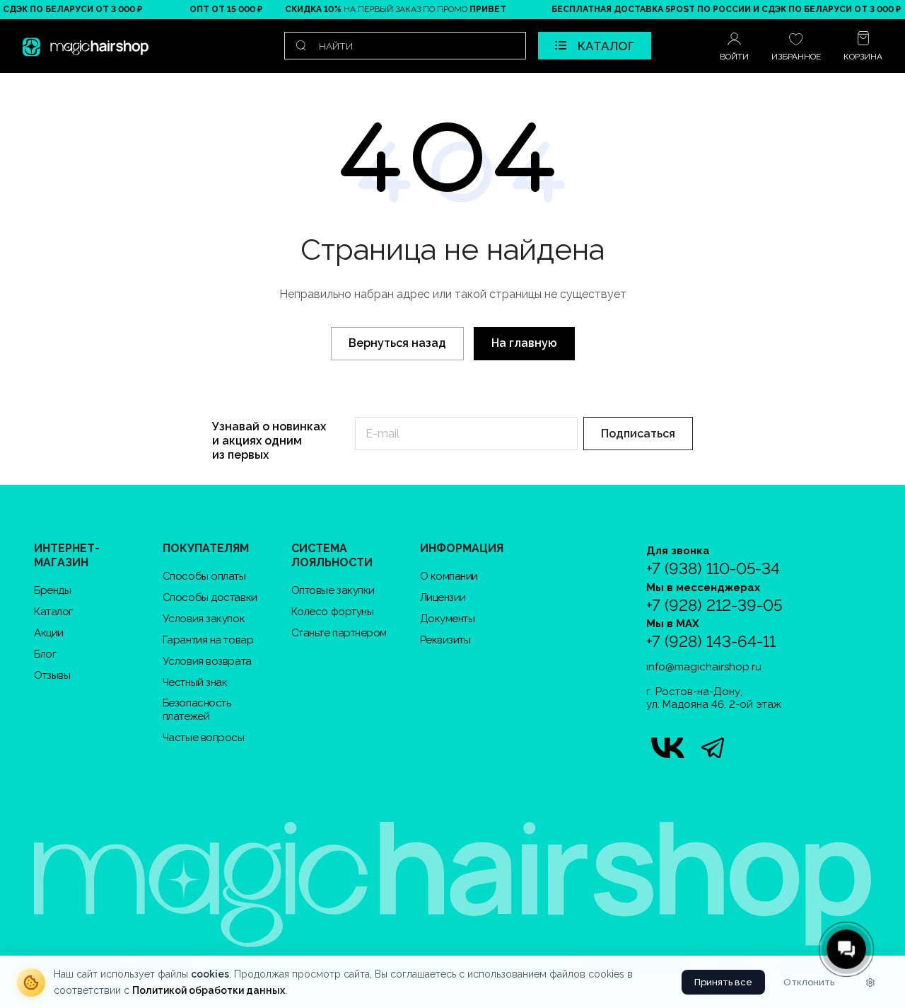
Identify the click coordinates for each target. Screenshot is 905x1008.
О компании (449, 576)
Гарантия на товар (208, 640)
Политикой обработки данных (208, 990)
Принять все (723, 982)
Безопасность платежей (197, 710)
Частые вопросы (204, 737)
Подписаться (638, 433)
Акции (49, 632)
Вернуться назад (397, 343)
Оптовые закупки (333, 590)
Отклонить (808, 982)
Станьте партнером (339, 632)
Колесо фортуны (332, 611)
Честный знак (195, 682)
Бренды (52, 590)
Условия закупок (204, 618)
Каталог (53, 611)
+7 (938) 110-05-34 (713, 569)
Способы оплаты (204, 576)
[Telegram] (712, 747)
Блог (45, 654)
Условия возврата (207, 661)
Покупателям (206, 548)
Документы (447, 618)
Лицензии (443, 597)
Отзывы (52, 675)
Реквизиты (445, 640)
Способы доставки (210, 597)
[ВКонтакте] (667, 747)
